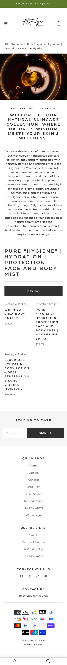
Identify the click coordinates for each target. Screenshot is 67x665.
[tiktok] (38, 576)
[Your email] (15, 433)
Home (33, 465)
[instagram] (29, 576)
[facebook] (21, 576)
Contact (33, 479)
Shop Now (34, 486)
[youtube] (46, 576)
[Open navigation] (8, 23)
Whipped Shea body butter (14, 314)
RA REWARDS (33, 508)
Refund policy (33, 549)
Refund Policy (33, 501)
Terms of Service (34, 542)
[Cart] (58, 23)
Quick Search (33, 494)
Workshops (33, 515)
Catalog (33, 472)
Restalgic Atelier (15, 304)
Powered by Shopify (33, 644)
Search (33, 535)
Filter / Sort (33, 291)
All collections (13, 44)
